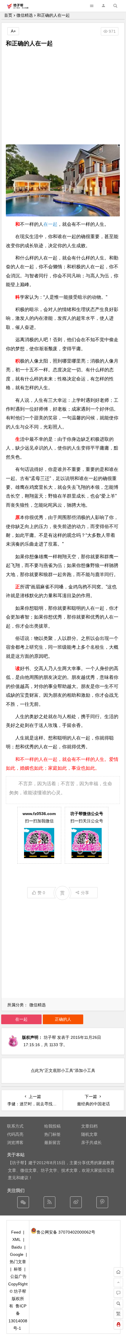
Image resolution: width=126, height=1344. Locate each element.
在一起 (50, 224)
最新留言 (52, 1142)
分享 (85, 892)
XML (16, 1239)
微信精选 (24, 15)
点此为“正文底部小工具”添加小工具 (63, 1070)
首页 (8, 15)
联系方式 (15, 1126)
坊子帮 (50, 1037)
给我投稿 (52, 1126)
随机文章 (89, 1134)
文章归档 (89, 1126)
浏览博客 (15, 1142)
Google (16, 1254)
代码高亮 (15, 1134)
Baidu (16, 1247)
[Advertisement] (63, 96)
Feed (16, 1232)
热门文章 (18, 1261)
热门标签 (52, 1134)
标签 (18, 1269)
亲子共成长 (91, 1142)
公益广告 (18, 1276)
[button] (103, 5)
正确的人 (63, 1019)
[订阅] (49, 1202)
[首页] (118, 1272)
